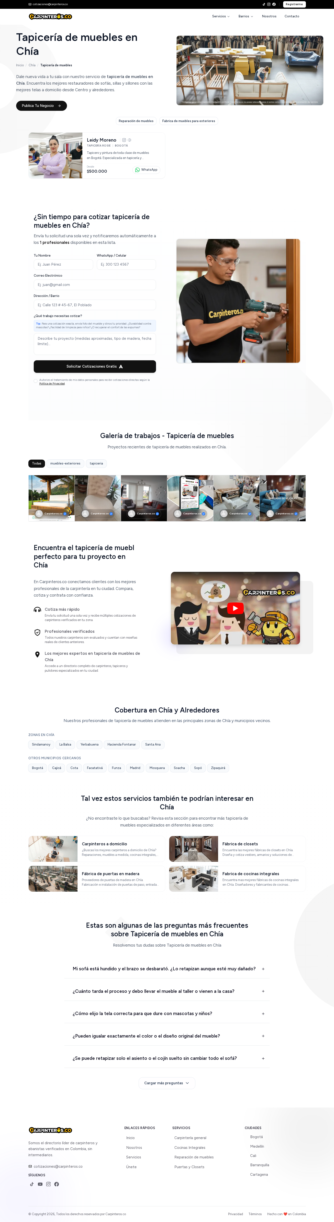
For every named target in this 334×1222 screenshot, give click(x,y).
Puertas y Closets (189, 1167)
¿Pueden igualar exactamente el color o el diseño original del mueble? (146, 1036)
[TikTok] (264, 4)
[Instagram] (268, 4)
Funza (116, 768)
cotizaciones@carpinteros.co (58, 1166)
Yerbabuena (89, 744)
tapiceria (96, 463)
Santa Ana (153, 744)
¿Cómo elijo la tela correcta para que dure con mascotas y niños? (142, 1013)
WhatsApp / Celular (111, 255)
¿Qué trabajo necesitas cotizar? (58, 316)
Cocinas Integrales (189, 1147)
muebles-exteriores (65, 463)
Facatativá (95, 768)
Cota (74, 768)
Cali (253, 1156)
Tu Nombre (42, 255)
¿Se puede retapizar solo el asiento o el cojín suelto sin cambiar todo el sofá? (155, 1058)
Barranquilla (259, 1165)
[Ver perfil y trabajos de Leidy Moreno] (97, 156)
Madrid (135, 768)
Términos (255, 1214)
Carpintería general (190, 1138)
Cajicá (56, 768)
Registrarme (294, 4)
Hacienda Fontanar (122, 744)
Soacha (179, 768)
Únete (131, 1167)
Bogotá (37, 768)
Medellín (257, 1146)
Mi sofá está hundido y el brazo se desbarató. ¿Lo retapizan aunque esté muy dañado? (164, 969)
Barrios (244, 16)
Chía (32, 65)
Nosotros (269, 16)
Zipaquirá (218, 768)
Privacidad (235, 1214)
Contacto (292, 16)
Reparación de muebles (194, 1157)
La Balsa (65, 744)
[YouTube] (40, 1184)
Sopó (198, 768)
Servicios (219, 16)
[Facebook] (274, 4)
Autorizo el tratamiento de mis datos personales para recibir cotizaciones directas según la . (94, 381)
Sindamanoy (41, 744)
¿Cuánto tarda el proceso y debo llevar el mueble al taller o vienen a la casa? (153, 991)
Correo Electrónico (48, 275)
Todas (36, 463)
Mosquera (157, 768)
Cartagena (259, 1174)
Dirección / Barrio (46, 296)
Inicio (20, 65)
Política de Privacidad (52, 383)
